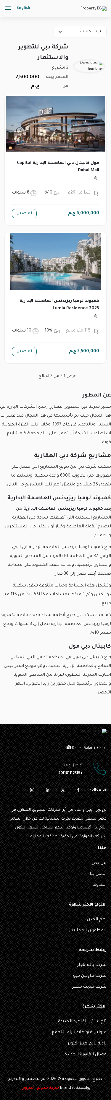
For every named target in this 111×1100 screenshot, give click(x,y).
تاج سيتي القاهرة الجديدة (82, 1021)
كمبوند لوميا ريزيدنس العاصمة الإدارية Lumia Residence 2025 (59, 305)
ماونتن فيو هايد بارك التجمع (79, 1032)
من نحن (99, 863)
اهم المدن (97, 919)
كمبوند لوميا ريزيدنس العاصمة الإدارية (63, 509)
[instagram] (31, 790)
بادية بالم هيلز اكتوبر (87, 1043)
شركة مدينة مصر (89, 987)
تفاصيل (24, 213)
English (23, 8)
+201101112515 (70, 773)
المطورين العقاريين (88, 930)
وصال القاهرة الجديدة (86, 1054)
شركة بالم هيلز (92, 965)
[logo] (94, 9)
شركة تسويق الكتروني (40, 1088)
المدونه (99, 885)
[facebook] (78, 790)
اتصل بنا (98, 874)
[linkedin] (47, 790)
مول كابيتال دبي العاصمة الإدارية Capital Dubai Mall (58, 167)
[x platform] (62, 790)
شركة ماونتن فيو (90, 976)
